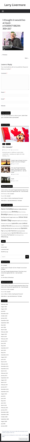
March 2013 (4, 361)
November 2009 (5, 414)
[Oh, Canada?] (15, 134)
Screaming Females (21, 230)
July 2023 (3, 311)
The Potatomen (10, 235)
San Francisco (13, 231)
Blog (4, 144)
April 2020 (3, 327)
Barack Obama (4, 212)
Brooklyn (4, 214)
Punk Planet (5, 230)
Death (12, 178)
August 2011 (4, 380)
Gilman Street (23, 217)
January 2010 (4, 410)
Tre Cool (22, 235)
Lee (2, 198)
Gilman (17, 217)
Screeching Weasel (4, 233)
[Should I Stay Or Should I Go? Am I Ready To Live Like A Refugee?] (5, 162)
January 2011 (4, 387)
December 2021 (4, 313)
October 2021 (4, 316)
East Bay (3, 217)
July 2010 (3, 396)
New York (12, 228)
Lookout (24, 223)
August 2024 (4, 306)
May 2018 (3, 345)
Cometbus (15, 214)
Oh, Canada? (7, 147)
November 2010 (5, 391)
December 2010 (4, 389)
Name (3, 92)
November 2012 (5, 368)
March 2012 (4, 371)
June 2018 (3, 343)
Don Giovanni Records (24, 214)
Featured (8, 144)
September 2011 (5, 377)
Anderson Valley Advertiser (20, 209)
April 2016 (3, 350)
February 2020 (4, 332)
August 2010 (4, 394)
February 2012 (4, 373)
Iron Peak (24, 220)
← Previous (4, 54)
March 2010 (4, 405)
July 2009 (3, 423)
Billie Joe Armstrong (21, 211)
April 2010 (3, 403)
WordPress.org (4, 251)
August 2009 (4, 421)
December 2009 (4, 412)
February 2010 (4, 407)
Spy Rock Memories (17, 233)
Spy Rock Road (24, 233)
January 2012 (4, 375)
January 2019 (4, 341)
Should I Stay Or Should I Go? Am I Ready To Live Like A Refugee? (19, 161)
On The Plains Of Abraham (7, 277)
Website (3, 106)
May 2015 (3, 352)
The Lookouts (4, 235)
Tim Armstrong (17, 235)
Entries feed (4, 247)
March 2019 (4, 336)
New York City (17, 228)
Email (3, 99)
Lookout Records (6, 226)
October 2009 (4, 416)
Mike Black (3, 200)
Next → (27, 58)
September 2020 (5, 322)
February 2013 (4, 364)
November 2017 (5, 348)
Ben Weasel (9, 211)
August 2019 (4, 334)
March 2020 (4, 329)
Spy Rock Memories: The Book (15, 200)
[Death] (5, 180)
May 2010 (3, 400)
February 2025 (4, 304)
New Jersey (7, 228)
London (20, 223)
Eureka (14, 217)
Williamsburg (4, 237)
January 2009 (4, 426)
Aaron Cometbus (7, 209)
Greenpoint (14, 220)
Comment (4, 73)
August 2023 (4, 309)
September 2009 (5, 419)
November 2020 (5, 320)
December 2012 (4, 366)
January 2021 (4, 318)
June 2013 (3, 359)
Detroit (18, 214)
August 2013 (4, 357)
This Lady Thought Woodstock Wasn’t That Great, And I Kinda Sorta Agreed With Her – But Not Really (18, 170)
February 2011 (4, 384)
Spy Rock (9, 233)
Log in (2, 244)
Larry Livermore (15, 5)
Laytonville (14, 223)
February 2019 (4, 338)
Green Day (6, 220)
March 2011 (4, 382)
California (10, 214)
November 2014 (5, 355)
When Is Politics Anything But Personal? (13, 198)
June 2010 (3, 398)
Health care (19, 220)
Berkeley (15, 212)
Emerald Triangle (8, 217)
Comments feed (5, 249)
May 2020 (3, 325)
